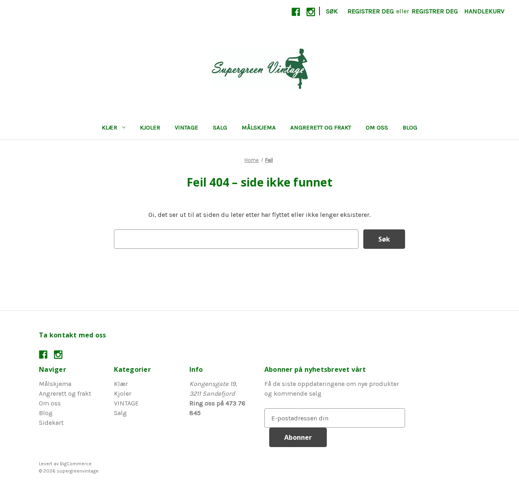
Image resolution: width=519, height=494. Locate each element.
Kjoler (150, 127)
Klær (109, 127)
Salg (220, 127)
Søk (332, 11)
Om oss (377, 127)
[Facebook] (296, 12)
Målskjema (259, 127)
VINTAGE (186, 127)
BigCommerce (76, 463)
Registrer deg (370, 11)
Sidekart (51, 422)
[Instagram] (311, 12)
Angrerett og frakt (320, 127)
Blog (410, 127)
